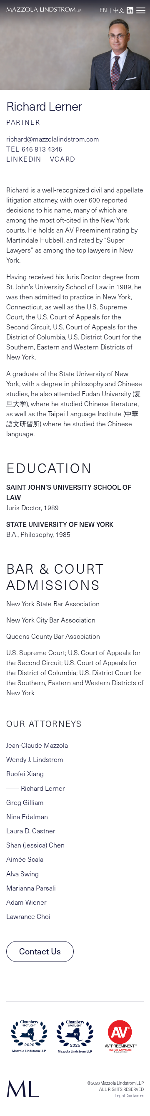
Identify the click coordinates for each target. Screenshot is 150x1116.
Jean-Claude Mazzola (37, 745)
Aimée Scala (24, 859)
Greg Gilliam (25, 802)
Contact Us (40, 951)
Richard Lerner (43, 788)
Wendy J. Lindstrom (34, 759)
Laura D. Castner (30, 830)
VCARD (62, 158)
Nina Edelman (27, 816)
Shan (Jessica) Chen (35, 844)
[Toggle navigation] (140, 10)
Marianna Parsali (31, 887)
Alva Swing (22, 873)
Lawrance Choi (28, 916)
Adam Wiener (26, 902)
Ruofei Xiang (25, 773)
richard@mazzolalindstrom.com (52, 138)
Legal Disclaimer (129, 1095)
